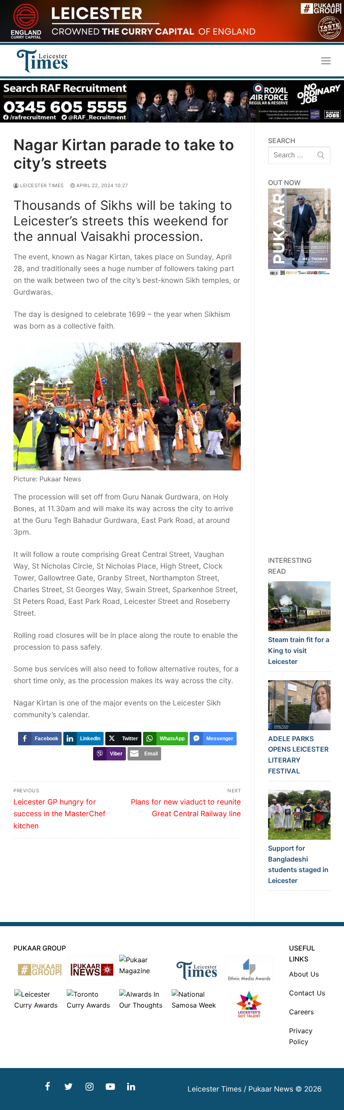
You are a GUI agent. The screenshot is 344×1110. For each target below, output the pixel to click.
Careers (301, 1012)
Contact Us (307, 993)
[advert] (172, 40)
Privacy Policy (301, 1036)
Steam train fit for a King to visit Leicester (298, 650)
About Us (304, 974)
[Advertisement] (299, 416)
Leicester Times (41, 185)
